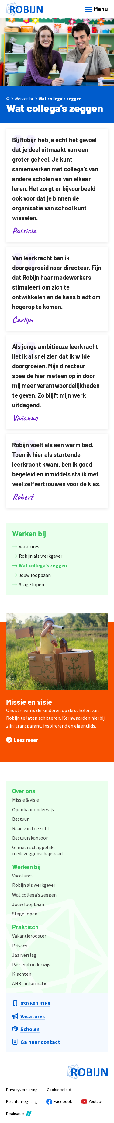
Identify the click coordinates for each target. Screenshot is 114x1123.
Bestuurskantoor (30, 838)
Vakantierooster (29, 936)
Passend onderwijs (31, 964)
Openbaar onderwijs (33, 809)
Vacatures (22, 875)
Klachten (21, 974)
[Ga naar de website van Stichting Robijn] (87, 1071)
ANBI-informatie (29, 983)
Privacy (19, 945)
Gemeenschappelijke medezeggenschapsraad (37, 850)
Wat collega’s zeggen (60, 98)
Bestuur (20, 819)
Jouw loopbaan (28, 904)
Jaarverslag (24, 955)
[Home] (24, 9)
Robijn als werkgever (33, 885)
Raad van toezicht (31, 828)
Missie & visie (25, 800)
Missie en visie (29, 701)
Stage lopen (24, 914)
